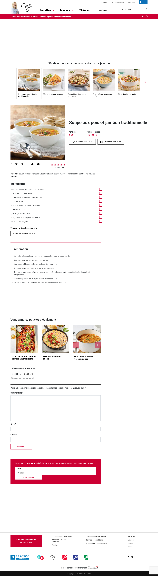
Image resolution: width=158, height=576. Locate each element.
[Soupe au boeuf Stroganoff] (87, 339)
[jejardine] (86, 557)
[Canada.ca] (93, 567)
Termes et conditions (94, 540)
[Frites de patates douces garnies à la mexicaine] (24, 339)
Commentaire (16, 393)
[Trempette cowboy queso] (55, 339)
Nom (13, 424)
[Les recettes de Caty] (21, 7)
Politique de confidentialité (96, 543)
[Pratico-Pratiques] (20, 557)
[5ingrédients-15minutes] (41, 557)
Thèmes (84, 10)
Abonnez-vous (118, 2)
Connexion (103, 2)
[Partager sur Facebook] (10, 164)
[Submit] (146, 9)
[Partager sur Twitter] (16, 164)
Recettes (45, 10)
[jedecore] (75, 557)
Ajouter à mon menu (113, 142)
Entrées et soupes (31, 16)
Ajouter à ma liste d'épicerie (23, 233)
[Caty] (53, 557)
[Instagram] (147, 16)
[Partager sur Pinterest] (22, 164)
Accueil (13, 16)
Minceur (65, 10)
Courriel (14, 435)
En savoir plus (26, 541)
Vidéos (103, 10)
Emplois (55, 545)
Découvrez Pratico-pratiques (59, 540)
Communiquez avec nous (62, 536)
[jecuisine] (64, 557)
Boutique (131, 2)
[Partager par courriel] (38, 164)
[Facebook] (142, 16)
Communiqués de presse (96, 536)
